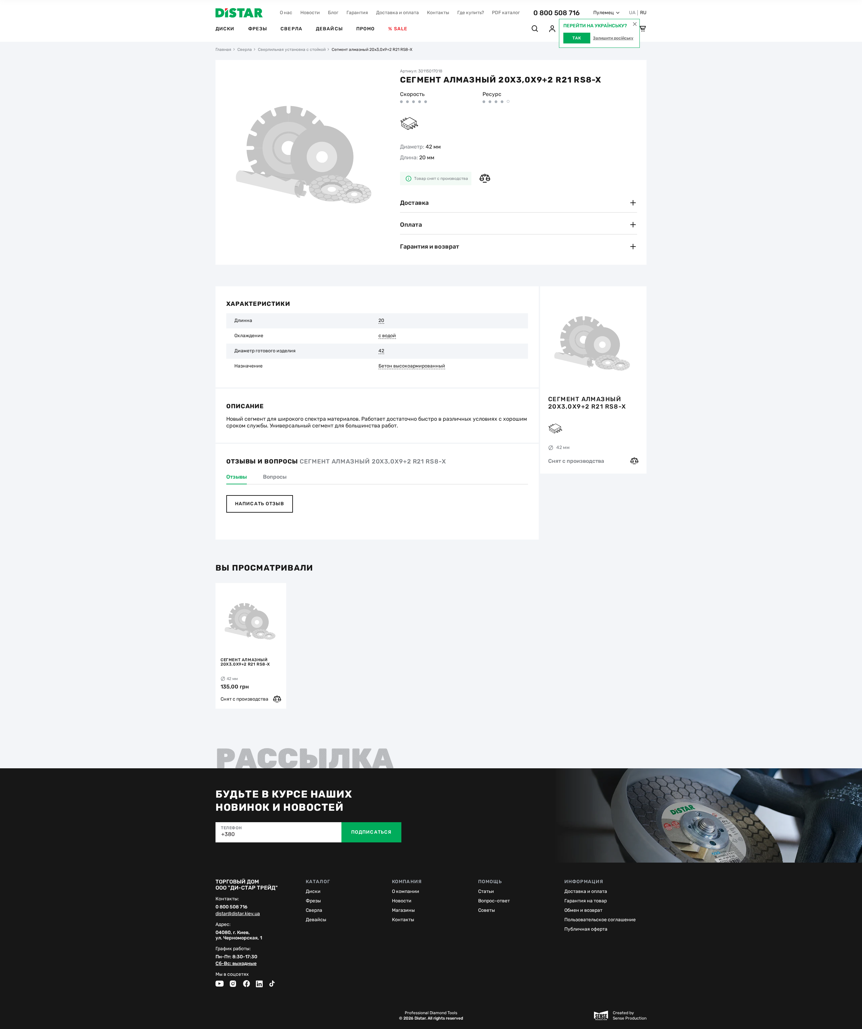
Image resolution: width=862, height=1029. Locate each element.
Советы (486, 910)
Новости (310, 12)
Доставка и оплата (397, 12)
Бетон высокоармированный (411, 366)
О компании (405, 891)
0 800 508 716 (556, 13)
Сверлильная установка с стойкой (292, 49)
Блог (333, 12)
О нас (286, 12)
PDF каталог (506, 12)
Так (576, 38)
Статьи (486, 891)
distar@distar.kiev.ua (238, 914)
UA (632, 12)
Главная (223, 49)
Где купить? (470, 12)
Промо (365, 29)
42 (381, 351)
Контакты (438, 12)
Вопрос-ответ (494, 901)
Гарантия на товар (585, 901)
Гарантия (357, 12)
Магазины (403, 910)
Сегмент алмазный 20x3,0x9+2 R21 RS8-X (587, 402)
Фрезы (257, 29)
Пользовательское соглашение (600, 920)
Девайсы (329, 29)
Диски (225, 29)
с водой (387, 336)
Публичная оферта (585, 929)
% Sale (397, 29)
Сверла (291, 29)
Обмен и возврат (583, 910)
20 (381, 320)
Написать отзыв (259, 504)
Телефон (231, 828)
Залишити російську (613, 38)
